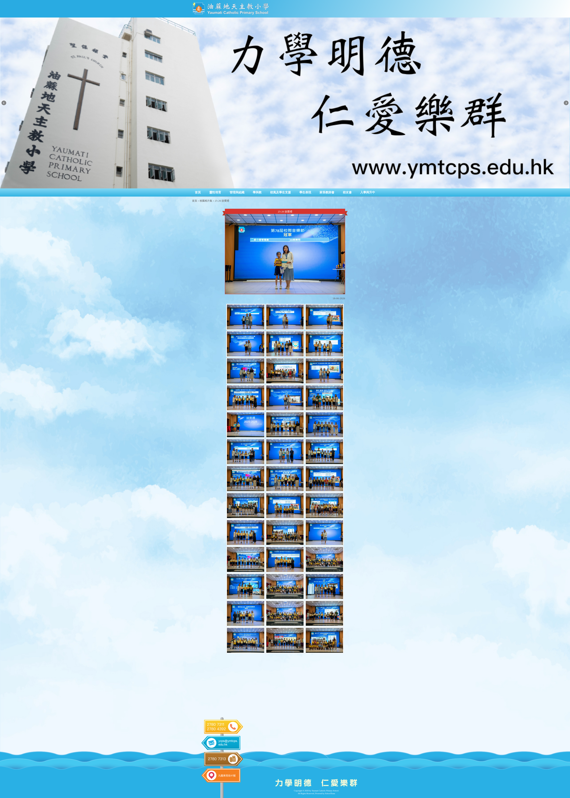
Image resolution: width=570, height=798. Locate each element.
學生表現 (305, 192)
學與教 (257, 192)
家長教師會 (327, 192)
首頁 (198, 192)
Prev (3, 103)
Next (566, 103)
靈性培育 (215, 192)
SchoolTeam (330, 793)
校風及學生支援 (280, 192)
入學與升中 (367, 192)
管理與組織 (237, 192)
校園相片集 (206, 200)
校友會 (347, 192)
